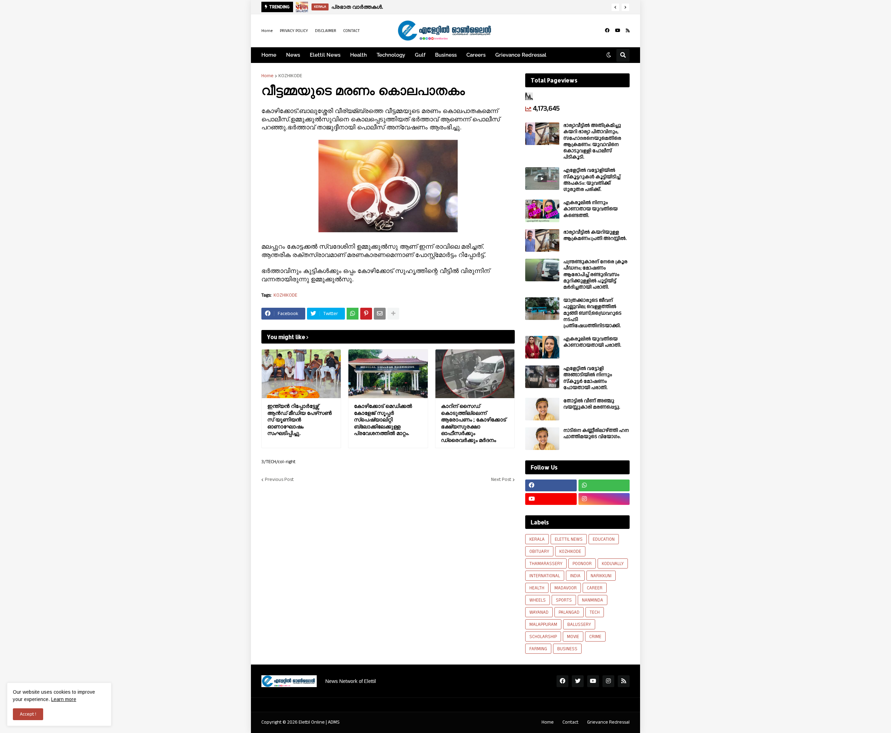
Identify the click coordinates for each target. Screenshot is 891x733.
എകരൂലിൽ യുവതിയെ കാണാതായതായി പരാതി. (592, 342)
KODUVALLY (613, 564)
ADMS (334, 722)
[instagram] (604, 499)
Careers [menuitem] (476, 55)
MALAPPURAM (543, 624)
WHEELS (537, 600)
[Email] (380, 314)
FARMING (538, 649)
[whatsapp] (604, 485)
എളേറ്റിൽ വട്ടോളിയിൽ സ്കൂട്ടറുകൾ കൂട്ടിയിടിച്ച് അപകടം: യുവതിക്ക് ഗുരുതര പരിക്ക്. (592, 180)
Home (267, 31)
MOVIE (573, 637)
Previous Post (279, 479)
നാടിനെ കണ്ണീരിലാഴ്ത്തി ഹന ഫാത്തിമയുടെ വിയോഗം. (596, 433)
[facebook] (607, 30)
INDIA (575, 576)
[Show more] (393, 314)
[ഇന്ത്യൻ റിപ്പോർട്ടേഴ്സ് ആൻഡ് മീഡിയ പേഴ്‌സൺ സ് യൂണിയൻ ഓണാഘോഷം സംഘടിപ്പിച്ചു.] (301, 373)
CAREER (594, 588)
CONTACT (351, 31)
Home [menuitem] (268, 55)
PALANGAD (569, 612)
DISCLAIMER (325, 31)
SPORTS (564, 600)
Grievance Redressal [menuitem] (520, 55)
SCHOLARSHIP (543, 637)
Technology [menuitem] (391, 55)
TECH (595, 612)
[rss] (628, 30)
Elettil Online (312, 722)
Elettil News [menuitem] (325, 55)
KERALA (537, 539)
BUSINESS (567, 649)
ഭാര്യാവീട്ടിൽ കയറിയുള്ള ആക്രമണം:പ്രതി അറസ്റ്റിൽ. (595, 235)
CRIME (595, 637)
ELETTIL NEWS (569, 539)
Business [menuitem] (446, 55)
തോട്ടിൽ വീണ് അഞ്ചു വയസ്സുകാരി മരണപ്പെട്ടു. (591, 404)
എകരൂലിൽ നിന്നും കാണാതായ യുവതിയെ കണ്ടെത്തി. (590, 209)
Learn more (63, 699)
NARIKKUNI (601, 576)
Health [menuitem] (358, 55)
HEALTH (536, 588)
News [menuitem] (293, 55)
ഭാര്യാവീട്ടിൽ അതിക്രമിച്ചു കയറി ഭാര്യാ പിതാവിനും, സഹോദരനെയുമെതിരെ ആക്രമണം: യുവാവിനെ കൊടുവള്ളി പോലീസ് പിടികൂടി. (592, 141)
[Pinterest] (366, 314)
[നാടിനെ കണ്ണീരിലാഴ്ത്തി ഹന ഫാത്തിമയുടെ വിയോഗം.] (542, 438)
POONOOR (582, 564)
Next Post (501, 479)
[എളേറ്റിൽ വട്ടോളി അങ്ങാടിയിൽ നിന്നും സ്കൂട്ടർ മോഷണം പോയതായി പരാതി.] (542, 376)
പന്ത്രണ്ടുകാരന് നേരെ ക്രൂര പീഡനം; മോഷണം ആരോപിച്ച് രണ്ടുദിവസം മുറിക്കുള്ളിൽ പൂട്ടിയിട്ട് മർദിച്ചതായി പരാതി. (595, 274)
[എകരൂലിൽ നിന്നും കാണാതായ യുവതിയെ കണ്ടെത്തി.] (542, 211)
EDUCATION (604, 539)
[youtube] (617, 30)
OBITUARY (539, 551)
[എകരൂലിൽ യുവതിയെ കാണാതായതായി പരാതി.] (542, 347)
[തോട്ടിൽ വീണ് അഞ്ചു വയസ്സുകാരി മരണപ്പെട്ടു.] (542, 409)
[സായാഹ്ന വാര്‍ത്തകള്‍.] (302, 7)
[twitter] (578, 681)
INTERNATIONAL (544, 576)
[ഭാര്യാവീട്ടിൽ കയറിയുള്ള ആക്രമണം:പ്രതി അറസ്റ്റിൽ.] (542, 240)
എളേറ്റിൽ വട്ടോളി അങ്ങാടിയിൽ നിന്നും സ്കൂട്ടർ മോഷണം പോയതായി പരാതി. (587, 378)
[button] (615, 7)
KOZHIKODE (290, 75)
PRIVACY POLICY (294, 31)
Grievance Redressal (608, 722)
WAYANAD (539, 612)
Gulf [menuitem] (420, 55)
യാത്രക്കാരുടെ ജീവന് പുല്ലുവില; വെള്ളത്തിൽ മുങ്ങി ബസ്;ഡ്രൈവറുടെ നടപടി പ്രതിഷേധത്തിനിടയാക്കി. (592, 313)
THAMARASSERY (545, 564)
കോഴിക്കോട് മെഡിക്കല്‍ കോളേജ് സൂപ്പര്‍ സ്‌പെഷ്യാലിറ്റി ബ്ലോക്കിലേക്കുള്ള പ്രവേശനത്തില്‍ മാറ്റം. (383, 419)
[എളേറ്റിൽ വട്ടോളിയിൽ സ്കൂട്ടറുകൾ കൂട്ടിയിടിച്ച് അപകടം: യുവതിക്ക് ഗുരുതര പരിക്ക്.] (542, 178)
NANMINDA (592, 600)
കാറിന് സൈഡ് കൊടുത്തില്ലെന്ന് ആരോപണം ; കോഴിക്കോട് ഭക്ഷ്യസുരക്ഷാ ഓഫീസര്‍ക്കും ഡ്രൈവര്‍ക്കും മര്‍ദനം (473, 423)
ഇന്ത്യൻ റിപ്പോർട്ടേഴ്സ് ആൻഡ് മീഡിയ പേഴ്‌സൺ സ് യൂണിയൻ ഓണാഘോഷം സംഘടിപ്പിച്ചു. (299, 419)
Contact (570, 722)
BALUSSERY (579, 624)
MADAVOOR (565, 588)
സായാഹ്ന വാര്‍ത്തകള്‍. (359, 6)
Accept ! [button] (28, 714)
